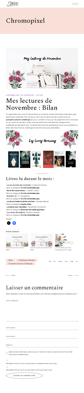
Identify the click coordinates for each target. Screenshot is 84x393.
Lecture (39, 95)
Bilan (11, 260)
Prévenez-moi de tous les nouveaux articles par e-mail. (29, 370)
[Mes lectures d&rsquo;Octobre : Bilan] (17, 240)
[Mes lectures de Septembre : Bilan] (41, 240)
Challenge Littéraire (26, 260)
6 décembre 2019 (12, 95)
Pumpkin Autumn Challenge (20, 264)
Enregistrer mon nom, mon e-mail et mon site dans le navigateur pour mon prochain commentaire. (41, 353)
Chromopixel (29, 95)
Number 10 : (12, 196)
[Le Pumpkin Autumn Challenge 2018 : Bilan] (66, 240)
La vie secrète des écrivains (19, 185)
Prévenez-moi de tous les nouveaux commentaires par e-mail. (32, 363)
